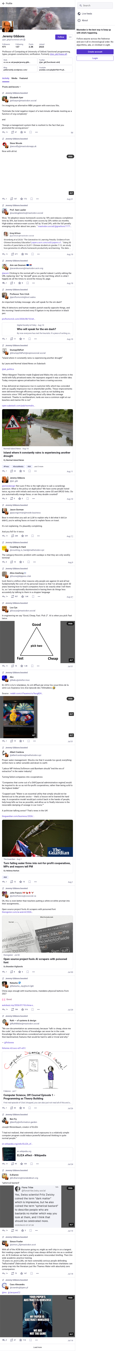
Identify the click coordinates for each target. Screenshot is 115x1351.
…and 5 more (38, 467)
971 (4, 47)
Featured (23, 78)
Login (95, 58)
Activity (5, 78)
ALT (71, 193)
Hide (70, 156)
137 (17, 47)
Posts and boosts (10, 87)
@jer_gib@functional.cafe (12, 40)
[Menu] (70, 37)
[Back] (3, 3)
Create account (95, 52)
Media (14, 78)
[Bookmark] (30, 132)
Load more (37, 1347)
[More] (36, 132)
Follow (61, 37)
